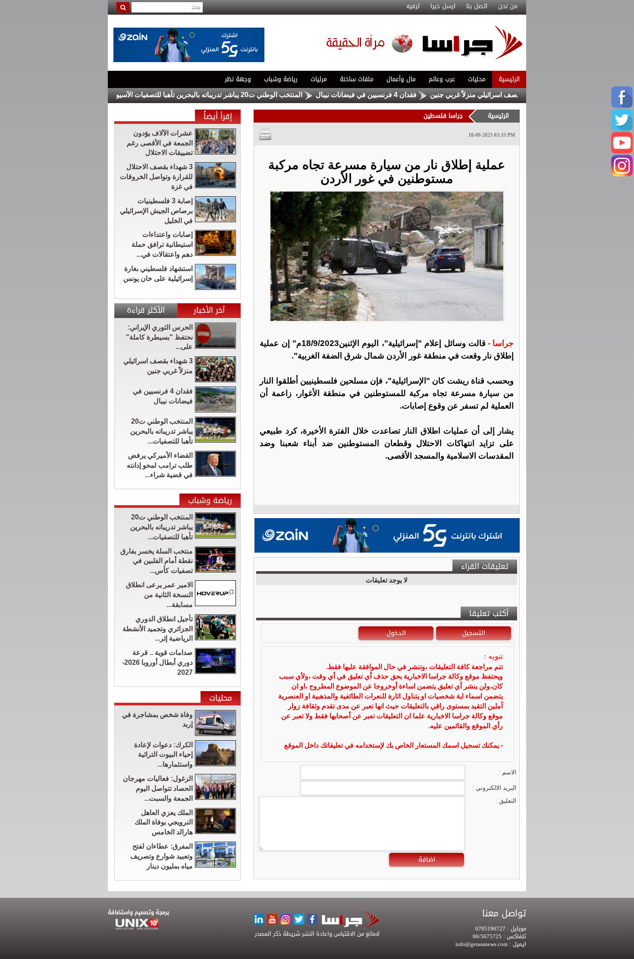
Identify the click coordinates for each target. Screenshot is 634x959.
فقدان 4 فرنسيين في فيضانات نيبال (395, 94)
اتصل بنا (476, 6)
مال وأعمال (401, 79)
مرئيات (319, 79)
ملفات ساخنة (356, 79)
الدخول (396, 633)
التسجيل (473, 633)
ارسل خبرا (442, 6)
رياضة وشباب (281, 79)
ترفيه (413, 6)
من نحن (508, 6)
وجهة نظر (238, 79)
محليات (477, 79)
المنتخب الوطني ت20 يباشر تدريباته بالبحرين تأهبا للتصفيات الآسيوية (236, 94)
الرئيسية (509, 79)
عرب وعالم (442, 79)
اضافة (426, 859)
